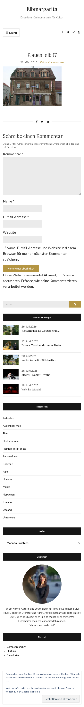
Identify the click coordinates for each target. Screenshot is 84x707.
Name (8, 201)
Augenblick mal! (12, 425)
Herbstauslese (11, 441)
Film (5, 433)
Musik (6, 486)
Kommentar (13, 154)
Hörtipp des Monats (14, 448)
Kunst (6, 471)
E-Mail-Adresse (16, 217)
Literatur (8, 479)
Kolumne (8, 464)
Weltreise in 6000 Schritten (38, 360)
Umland (7, 509)
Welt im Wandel (31, 389)
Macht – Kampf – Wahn (35, 375)
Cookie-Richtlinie (31, 691)
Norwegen (9, 494)
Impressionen (10, 456)
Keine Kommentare (52, 62)
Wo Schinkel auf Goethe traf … (40, 330)
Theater (7, 502)
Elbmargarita (42, 9)
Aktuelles (8, 418)
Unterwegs (9, 517)
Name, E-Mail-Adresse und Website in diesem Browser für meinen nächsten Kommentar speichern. (39, 253)
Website (9, 232)
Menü (12, 32)
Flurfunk (11, 651)
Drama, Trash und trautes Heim (41, 345)
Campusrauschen (16, 646)
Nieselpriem (13, 655)
